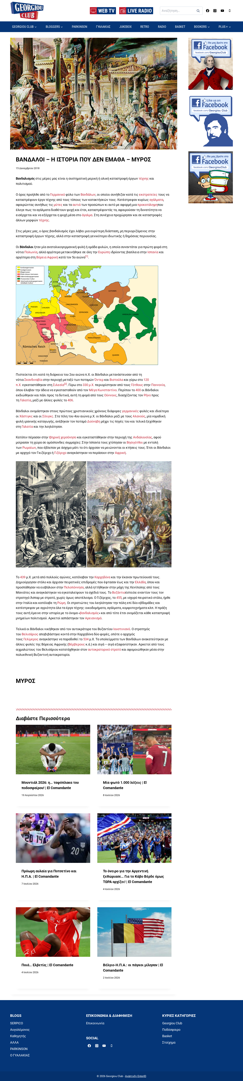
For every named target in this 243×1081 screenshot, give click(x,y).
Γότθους (137, 385)
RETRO (144, 27)
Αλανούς (139, 416)
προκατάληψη (148, 205)
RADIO (162, 27)
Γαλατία (25, 400)
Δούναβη (93, 421)
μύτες (58, 205)
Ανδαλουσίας (142, 437)
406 (70, 400)
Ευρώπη (104, 252)
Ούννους (110, 395)
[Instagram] (215, 10)
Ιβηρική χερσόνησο (62, 437)
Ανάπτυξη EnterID (135, 1076)
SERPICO (16, 1023)
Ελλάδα (140, 582)
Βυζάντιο (118, 592)
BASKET (180, 27)
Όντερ (99, 380)
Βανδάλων (88, 194)
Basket (167, 1036)
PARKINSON (79, 27)
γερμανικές (130, 411)
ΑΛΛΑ (14, 1042)
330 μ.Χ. (88, 385)
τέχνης (144, 178)
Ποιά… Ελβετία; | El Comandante (47, 965)
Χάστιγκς (26, 416)
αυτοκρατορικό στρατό (104, 649)
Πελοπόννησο (74, 587)
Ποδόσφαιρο (171, 1029)
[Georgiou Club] (27, 10)
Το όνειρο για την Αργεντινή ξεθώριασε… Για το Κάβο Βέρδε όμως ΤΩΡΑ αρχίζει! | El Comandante (133, 876)
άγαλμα (87, 215)
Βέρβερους (76, 644)
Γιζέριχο (60, 453)
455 (119, 597)
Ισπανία (152, 252)
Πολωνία (30, 252)
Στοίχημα (168, 1042)
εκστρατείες (148, 194)
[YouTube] (222, 10)
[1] (86, 256)
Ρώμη (61, 603)
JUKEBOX (125, 27)
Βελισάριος (30, 634)
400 (138, 390)
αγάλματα (156, 200)
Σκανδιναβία (33, 380)
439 (22, 577)
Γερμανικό (57, 194)
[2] (65, 383)
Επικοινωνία (95, 1023)
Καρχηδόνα (102, 577)
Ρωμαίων (29, 447)
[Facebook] (207, 10)
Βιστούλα (116, 380)
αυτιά (77, 205)
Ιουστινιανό (121, 629)
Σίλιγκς (47, 416)
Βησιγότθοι (135, 442)
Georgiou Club (172, 1023)
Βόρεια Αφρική (47, 257)
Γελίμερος (30, 639)
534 (86, 639)
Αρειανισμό (93, 618)
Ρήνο (147, 395)
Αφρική (120, 453)
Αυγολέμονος (20, 1029)
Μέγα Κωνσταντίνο (103, 390)
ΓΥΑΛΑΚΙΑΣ (103, 27)
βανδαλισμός (89, 613)
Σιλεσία (58, 385)
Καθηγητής (18, 1036)
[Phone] (229, 10)
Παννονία (158, 385)
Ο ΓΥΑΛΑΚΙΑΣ (20, 1055)
